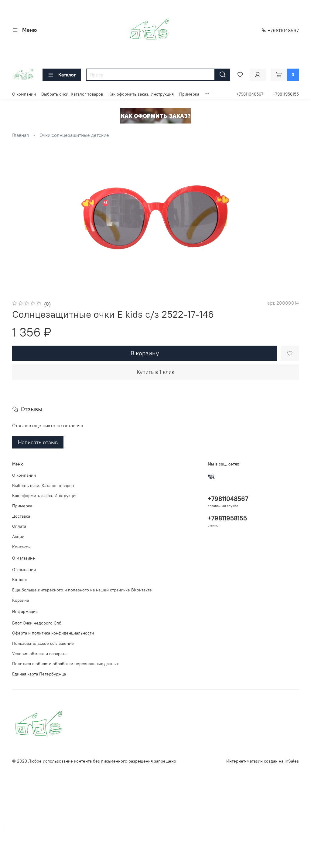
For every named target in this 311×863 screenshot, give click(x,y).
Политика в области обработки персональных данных (65, 663)
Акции (18, 536)
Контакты (21, 547)
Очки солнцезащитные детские (74, 135)
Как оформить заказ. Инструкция (141, 94)
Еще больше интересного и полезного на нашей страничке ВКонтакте (82, 590)
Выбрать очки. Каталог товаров (72, 94)
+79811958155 (286, 94)
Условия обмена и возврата (39, 653)
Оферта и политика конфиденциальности (53, 633)
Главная (20, 135)
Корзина (20, 600)
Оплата (19, 526)
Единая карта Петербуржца (39, 674)
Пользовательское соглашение (43, 643)
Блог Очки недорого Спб (36, 623)
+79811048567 (282, 30)
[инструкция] (155, 115)
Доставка (21, 516)
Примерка (189, 94)
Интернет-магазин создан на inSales (262, 761)
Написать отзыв (38, 442)
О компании (24, 94)
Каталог (67, 75)
